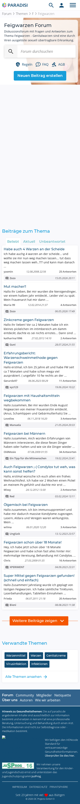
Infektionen (39, 664)
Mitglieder (44, 695)
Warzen (36, 655)
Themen (22, 13)
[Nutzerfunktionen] (61, 5)
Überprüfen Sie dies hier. (60, 755)
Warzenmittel (15, 655)
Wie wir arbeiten (47, 700)
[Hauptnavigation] (73, 5)
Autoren (26, 700)
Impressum (19, 787)
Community (25, 695)
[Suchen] (10, 51)
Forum (6, 13)
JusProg (36, 776)
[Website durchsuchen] (51, 5)
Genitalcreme (56, 655)
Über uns (9, 700)
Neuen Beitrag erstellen (40, 75)
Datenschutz (38, 787)
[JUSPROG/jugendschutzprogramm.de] (18, 765)
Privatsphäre (59, 787)
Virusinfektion (16, 664)
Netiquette (62, 695)
